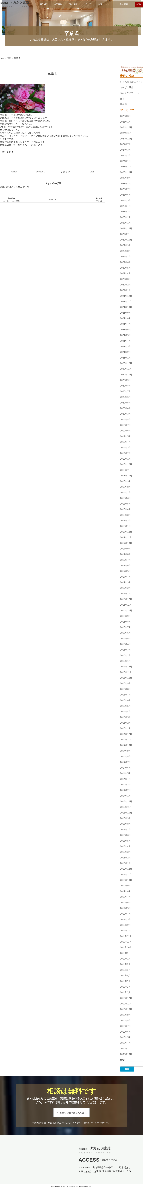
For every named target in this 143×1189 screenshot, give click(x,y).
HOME (43, 4)
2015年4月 (125, 711)
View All (52, 199)
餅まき (99, 201)
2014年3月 (125, 784)
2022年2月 (125, 285)
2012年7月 (125, 897)
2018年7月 (125, 492)
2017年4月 (125, 577)
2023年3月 (125, 211)
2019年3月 (125, 447)
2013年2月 (125, 858)
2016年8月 (125, 622)
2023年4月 (125, 206)
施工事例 (58, 4)
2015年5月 (125, 706)
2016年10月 (126, 610)
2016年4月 (125, 644)
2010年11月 (126, 1004)
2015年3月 (125, 717)
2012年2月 (125, 925)
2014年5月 (125, 773)
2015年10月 (126, 678)
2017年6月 (125, 565)
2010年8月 (125, 1020)
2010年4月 (125, 1043)
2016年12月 (126, 599)
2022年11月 (126, 234)
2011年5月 (125, 970)
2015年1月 (125, 728)
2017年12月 (126, 532)
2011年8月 (125, 953)
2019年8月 (125, 419)
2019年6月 (125, 431)
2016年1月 (125, 661)
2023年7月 (125, 189)
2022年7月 (125, 256)
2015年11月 (126, 672)
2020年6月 (125, 397)
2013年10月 (126, 813)
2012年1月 (125, 930)
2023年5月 (125, 200)
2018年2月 (125, 520)
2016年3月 (125, 650)
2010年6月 (125, 1032)
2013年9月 (125, 818)
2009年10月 (126, 1054)
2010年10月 (126, 1009)
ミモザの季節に (128, 87)
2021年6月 (125, 329)
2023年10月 (126, 172)
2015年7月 (125, 695)
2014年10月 (126, 745)
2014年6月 (125, 768)
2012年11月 (126, 874)
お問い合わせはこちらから (73, 1113)
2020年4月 (125, 408)
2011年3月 (125, 981)
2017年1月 (125, 593)
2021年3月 (125, 346)
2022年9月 (125, 245)
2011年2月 (125, 987)
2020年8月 (125, 386)
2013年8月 (125, 824)
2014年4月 (125, 779)
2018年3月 (125, 515)
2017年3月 (125, 582)
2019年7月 (125, 425)
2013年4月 (125, 846)
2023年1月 (125, 223)
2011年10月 (126, 947)
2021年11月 (126, 301)
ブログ (87, 4)
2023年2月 (125, 217)
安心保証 (73, 4)
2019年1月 (125, 459)
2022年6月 (125, 262)
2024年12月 (126, 127)
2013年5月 (125, 841)
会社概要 (124, 4)
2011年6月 (125, 964)
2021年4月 (125, 341)
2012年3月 (125, 919)
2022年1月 (125, 290)
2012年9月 (125, 886)
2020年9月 (125, 380)
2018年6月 (125, 498)
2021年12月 (126, 296)
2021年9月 (125, 313)
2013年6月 (125, 835)
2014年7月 (125, 762)
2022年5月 (125, 268)
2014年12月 (126, 734)
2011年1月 (125, 992)
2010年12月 (126, 998)
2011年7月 (125, 959)
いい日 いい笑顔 (11, 201)
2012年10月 (126, 880)
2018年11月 (126, 470)
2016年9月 (125, 616)
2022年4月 (125, 273)
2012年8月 (125, 891)
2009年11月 (126, 1048)
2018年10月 (126, 475)
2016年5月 (125, 638)
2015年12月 (126, 667)
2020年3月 (125, 414)
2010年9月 (125, 1015)
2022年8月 (125, 251)
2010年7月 (125, 1026)
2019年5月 (125, 436)
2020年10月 (126, 374)
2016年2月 (125, 655)
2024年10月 (126, 139)
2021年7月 (125, 324)
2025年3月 (125, 116)
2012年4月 (125, 914)
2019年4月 (125, 442)
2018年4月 (125, 509)
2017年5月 (125, 571)
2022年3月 (125, 279)
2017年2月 (125, 588)
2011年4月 (125, 975)
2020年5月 (125, 403)
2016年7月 (125, 627)
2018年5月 (125, 504)
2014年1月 (125, 796)
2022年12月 (126, 228)
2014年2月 (125, 790)
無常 (122, 99)
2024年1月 (125, 161)
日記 (9, 58)
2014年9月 (125, 751)
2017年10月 (126, 543)
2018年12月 (126, 464)
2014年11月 (126, 739)
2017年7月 (125, 560)
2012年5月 (125, 908)
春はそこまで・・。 (130, 93)
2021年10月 (126, 307)
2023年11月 (126, 167)
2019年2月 (125, 453)
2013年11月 (126, 807)
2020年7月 (125, 391)
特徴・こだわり (105, 4)
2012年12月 (126, 869)
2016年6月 (125, 633)
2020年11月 (126, 369)
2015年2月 (125, 723)
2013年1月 (125, 863)
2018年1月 (125, 526)
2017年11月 (126, 537)
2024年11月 (126, 133)
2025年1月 (125, 122)
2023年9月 (125, 178)
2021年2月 (125, 352)
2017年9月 (125, 549)
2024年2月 (125, 155)
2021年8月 (125, 318)
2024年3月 (125, 150)
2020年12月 (126, 363)
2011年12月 (126, 936)
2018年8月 (125, 487)
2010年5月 (125, 1037)
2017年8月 (125, 554)
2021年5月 (125, 335)
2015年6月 (125, 700)
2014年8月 (125, 756)
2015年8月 (125, 689)
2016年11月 (126, 605)
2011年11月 (126, 942)
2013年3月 (125, 852)
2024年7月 (125, 144)
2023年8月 (125, 183)
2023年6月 (125, 195)
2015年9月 (125, 683)
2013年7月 (125, 829)
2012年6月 (125, 902)
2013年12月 (126, 801)
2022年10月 (126, 240)
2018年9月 (125, 481)
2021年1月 (125, 358)
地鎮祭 (123, 104)
